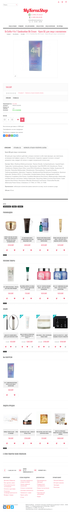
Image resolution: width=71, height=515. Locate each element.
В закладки (18, 120)
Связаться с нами (26, 492)
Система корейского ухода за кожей (27, 481)
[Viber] (9, 136)
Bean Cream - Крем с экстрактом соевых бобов (43, 335)
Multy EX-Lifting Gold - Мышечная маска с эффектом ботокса (60, 432)
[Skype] (14, 136)
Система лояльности (27, 490)
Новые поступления (43, 488)
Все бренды (60, 26)
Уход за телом (40, 26)
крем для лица (7, 206)
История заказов (59, 482)
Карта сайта (24, 495)
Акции (39, 496)
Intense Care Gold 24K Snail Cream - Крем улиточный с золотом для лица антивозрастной (10, 239)
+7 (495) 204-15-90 (36, 17)
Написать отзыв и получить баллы (35, 147)
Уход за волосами (50, 26)
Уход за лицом (13, 26)
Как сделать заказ (9, 482)
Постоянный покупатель (58, 1)
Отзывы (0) (17, 147)
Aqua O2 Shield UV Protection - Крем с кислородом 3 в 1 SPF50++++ (27, 336)
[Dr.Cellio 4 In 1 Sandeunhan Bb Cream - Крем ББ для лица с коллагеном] (15, 76)
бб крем (14, 206)
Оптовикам (40, 490)
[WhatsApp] (12, 136)
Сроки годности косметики (25, 485)
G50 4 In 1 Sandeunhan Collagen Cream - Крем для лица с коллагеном (60, 287)
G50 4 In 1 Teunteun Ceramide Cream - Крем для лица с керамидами (44, 287)
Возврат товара (8, 495)
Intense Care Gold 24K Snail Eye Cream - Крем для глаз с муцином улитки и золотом (60, 239)
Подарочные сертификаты (41, 485)
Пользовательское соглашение (9, 485)
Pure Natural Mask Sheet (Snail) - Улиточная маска (43, 432)
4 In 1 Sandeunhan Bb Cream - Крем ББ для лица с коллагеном (11, 384)
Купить (7, 250)
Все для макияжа (29, 26)
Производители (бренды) (41, 481)
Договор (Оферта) (9, 480)
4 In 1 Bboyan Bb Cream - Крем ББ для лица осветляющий (10, 287)
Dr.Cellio (23, 34)
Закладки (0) (62, 1)
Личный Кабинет (59, 480)
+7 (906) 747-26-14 (37, 14)
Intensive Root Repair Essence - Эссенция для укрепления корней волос (44, 239)
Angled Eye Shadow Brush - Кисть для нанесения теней (11, 335)
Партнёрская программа (41, 493)
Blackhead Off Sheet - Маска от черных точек (27, 432)
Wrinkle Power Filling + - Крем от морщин (11, 432)
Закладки (56, 485)
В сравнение (15, 347)
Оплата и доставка (9, 489)
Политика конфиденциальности (10, 491)
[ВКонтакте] (4, 136)
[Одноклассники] (7, 136)
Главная (9, 34)
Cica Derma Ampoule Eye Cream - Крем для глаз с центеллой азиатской (27, 287)
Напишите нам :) (42, 470)
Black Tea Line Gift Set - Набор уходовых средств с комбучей (60, 335)
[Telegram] (17, 136)
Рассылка (56, 487)
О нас (22, 497)
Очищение (20, 26)
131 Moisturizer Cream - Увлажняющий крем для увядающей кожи (27, 239)
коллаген (20, 206)
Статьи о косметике (26, 488)
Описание (8, 147)
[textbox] (10, 5)
